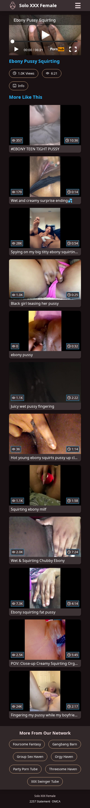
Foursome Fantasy (27, 744)
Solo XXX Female (38, 5)
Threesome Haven (63, 769)
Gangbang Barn (64, 744)
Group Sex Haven (30, 756)
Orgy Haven (64, 756)
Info (20, 86)
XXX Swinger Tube (45, 781)
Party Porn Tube (25, 769)
